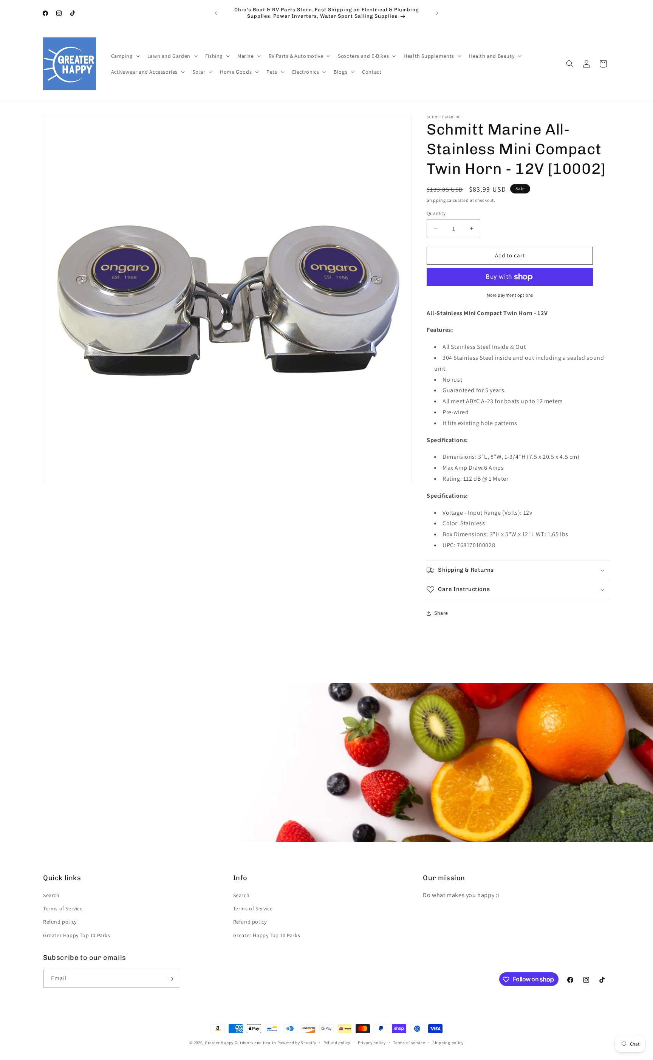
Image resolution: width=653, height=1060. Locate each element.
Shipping (436, 200)
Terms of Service (63, 908)
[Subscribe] (170, 979)
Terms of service (409, 1042)
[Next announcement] (437, 13)
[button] (125, 56)
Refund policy (60, 922)
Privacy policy (372, 1042)
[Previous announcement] (215, 13)
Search (51, 895)
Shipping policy (448, 1042)
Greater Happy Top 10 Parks (76, 935)
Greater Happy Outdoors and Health (240, 1042)
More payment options (510, 295)
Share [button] (441, 613)
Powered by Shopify (296, 1042)
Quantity (436, 213)
